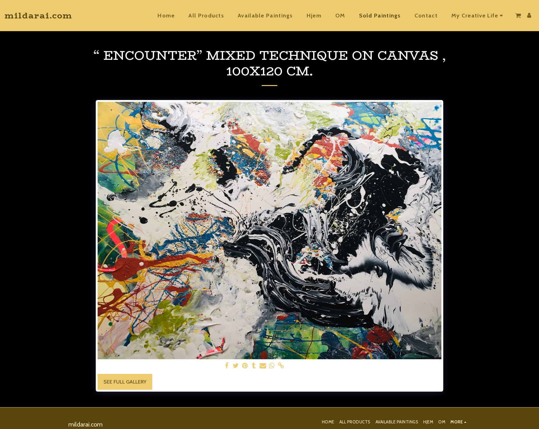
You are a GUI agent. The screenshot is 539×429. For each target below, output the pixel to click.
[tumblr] (253, 365)
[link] (281, 365)
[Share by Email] (263, 365)
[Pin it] (244, 365)
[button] (478, 15)
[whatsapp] (272, 365)
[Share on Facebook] (226, 365)
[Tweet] (235, 365)
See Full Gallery (125, 382)
